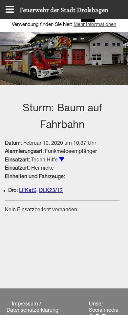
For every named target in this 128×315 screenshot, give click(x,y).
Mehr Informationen (95, 24)
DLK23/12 (51, 191)
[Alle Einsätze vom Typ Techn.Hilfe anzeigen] (61, 159)
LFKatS (27, 191)
